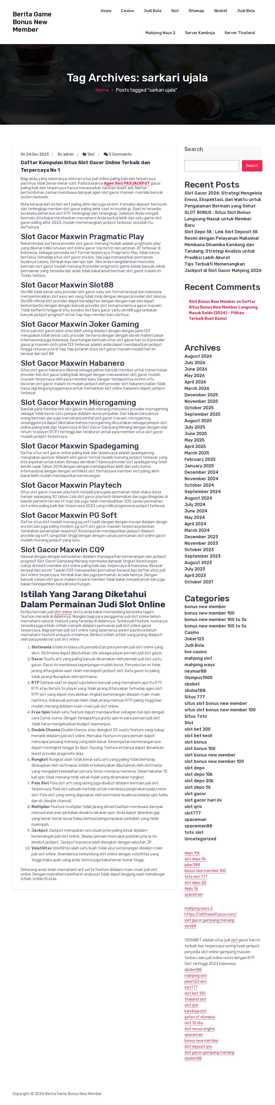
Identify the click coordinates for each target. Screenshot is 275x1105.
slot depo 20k (199, 780)
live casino (195, 651)
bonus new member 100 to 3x (215, 619)
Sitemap (196, 11)
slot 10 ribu (193, 1023)
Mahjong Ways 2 (160, 33)
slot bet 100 (194, 993)
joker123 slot (195, 981)
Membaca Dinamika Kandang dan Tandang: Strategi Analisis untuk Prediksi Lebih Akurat (219, 251)
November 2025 (201, 401)
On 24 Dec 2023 (35, 154)
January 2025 (199, 465)
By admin (66, 154)
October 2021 (198, 581)
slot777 (192, 813)
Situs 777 (194, 696)
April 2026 (195, 382)
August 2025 (198, 420)
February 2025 (200, 459)
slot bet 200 (197, 729)
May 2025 (194, 440)
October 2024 (199, 485)
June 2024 (195, 511)
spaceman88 (198, 825)
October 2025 (199, 407)
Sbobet (220, 11)
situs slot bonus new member (215, 703)
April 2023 (195, 575)
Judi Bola (152, 11)
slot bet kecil (198, 735)
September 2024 (202, 491)
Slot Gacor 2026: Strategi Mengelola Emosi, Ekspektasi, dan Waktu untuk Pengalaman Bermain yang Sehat (223, 200)
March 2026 (196, 388)
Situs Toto (195, 716)
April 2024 (195, 523)
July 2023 (194, 569)
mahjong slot (198, 658)
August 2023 (198, 562)
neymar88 (195, 671)
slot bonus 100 (199, 748)
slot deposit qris (198, 1046)
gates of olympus (199, 1017)
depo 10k (192, 853)
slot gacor (195, 793)
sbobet (192, 684)
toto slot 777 (195, 876)
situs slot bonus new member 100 (220, 709)
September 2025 (202, 414)
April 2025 (195, 446)
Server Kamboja (200, 33)
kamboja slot (195, 1011)
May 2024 (194, 517)
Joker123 (194, 638)
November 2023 (201, 543)
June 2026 (195, 369)
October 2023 (199, 549)
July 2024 (194, 504)
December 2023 (201, 536)
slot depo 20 (195, 882)
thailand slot (195, 999)
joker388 (192, 865)
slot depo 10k (198, 774)
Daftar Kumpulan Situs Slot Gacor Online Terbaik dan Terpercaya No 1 (85, 166)
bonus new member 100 (209, 613)
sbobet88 (195, 690)
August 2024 (198, 498)
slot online (63, 612)
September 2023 (202, 556)
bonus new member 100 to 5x (215, 626)
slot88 (190, 926)
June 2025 (195, 433)
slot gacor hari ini (203, 800)
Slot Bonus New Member (212, 301)
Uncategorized (200, 838)
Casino (127, 11)
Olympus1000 (198, 677)
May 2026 (194, 375)
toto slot (194, 832)
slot (234, 940)
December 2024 (201, 472)
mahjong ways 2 (198, 908)
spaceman (195, 819)
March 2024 (196, 530)
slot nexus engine (199, 1029)
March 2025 (196, 452)
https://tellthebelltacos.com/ (210, 914)
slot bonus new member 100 (214, 761)
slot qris (193, 806)
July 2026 (194, 362)
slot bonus (195, 742)
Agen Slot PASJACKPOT (127, 183)
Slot (175, 11)
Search (193, 149)
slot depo (194, 767)
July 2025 (194, 427)
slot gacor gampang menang (209, 920)
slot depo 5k (197, 787)
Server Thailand (240, 33)
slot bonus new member (210, 755)
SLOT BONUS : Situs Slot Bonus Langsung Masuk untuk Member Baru (218, 219)
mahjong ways (199, 664)
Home (106, 11)
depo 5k (191, 888)
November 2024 (201, 478)
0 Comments (120, 154)
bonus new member (205, 606)
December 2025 (201, 394)
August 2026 (198, 356)
